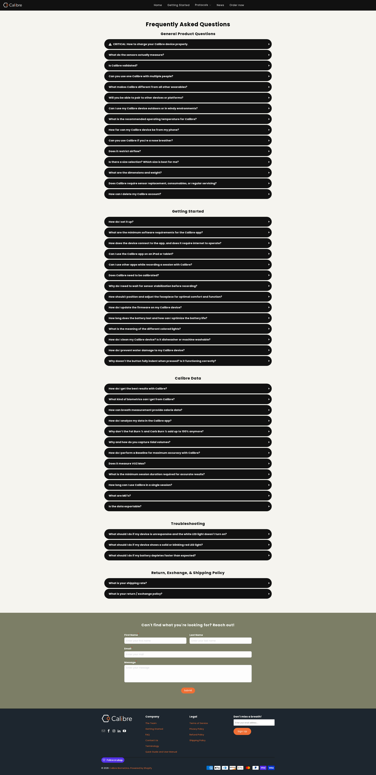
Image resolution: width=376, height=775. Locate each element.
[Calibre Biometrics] (12, 5)
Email (128, 648)
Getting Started (154, 728)
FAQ (147, 734)
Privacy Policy (196, 728)
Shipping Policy (197, 740)
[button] (201, 5)
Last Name (196, 635)
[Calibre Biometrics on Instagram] (114, 731)
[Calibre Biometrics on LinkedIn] (119, 731)
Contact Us (151, 740)
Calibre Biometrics (119, 768)
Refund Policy (196, 734)
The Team (151, 723)
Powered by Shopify (141, 768)
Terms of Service (198, 723)
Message (130, 662)
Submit (188, 690)
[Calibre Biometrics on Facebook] (109, 731)
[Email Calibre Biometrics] (103, 731)
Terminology (152, 746)
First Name (131, 635)
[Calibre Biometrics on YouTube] (124, 731)
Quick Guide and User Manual (161, 751)
